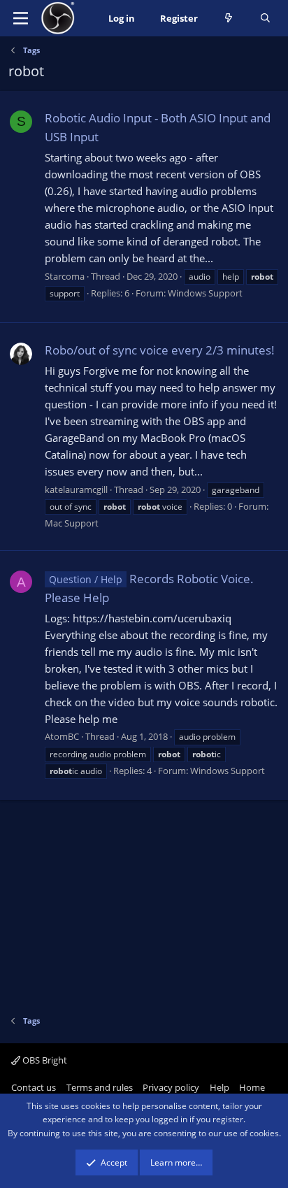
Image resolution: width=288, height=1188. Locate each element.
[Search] (265, 18)
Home (252, 1087)
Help (219, 1087)
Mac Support (72, 523)
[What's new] (228, 18)
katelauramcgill (76, 489)
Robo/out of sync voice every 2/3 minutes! (160, 350)
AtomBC (62, 736)
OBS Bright (43, 1060)
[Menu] (20, 18)
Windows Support (205, 293)
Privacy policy (171, 1087)
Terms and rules (99, 1087)
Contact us (33, 1087)
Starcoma (65, 276)
